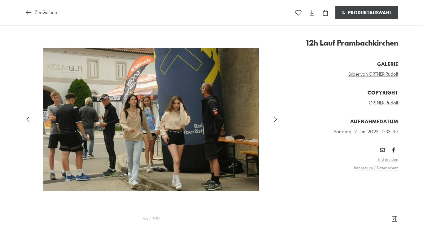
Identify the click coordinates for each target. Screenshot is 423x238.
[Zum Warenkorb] (325, 13)
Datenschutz (387, 168)
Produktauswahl (369, 13)
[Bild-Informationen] (394, 219)
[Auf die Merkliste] (298, 13)
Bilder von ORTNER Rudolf (373, 74)
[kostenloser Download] (312, 13)
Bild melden (387, 160)
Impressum (363, 168)
